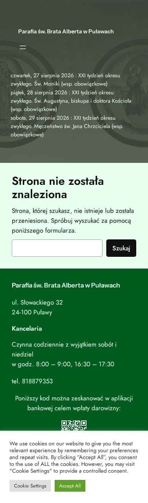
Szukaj (121, 248)
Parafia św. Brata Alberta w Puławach (66, 31)
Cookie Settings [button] (30, 485)
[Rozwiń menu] (22, 47)
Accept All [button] (70, 485)
